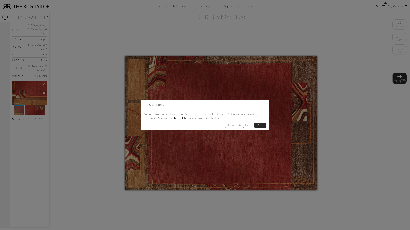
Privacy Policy (181, 118)
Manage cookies (234, 125)
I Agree (260, 125)
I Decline (249, 125)
